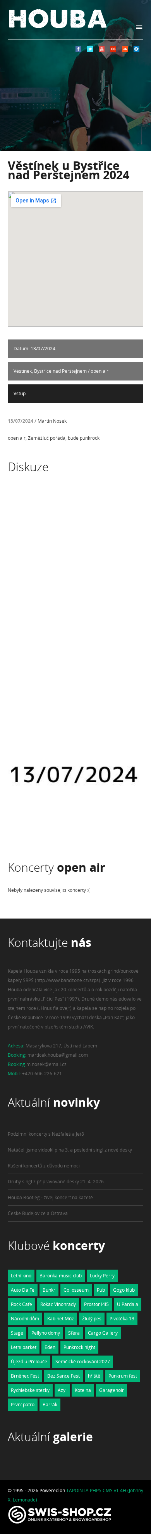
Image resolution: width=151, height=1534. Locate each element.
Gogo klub (124, 1290)
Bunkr (49, 1290)
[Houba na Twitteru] (90, 50)
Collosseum (76, 1290)
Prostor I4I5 (96, 1304)
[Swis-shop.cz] (60, 1523)
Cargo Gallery (103, 1333)
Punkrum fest (122, 1376)
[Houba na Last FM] (113, 50)
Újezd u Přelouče (29, 1361)
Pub (101, 1290)
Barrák (50, 1404)
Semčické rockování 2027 (82, 1361)
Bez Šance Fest (63, 1376)
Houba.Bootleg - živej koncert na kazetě (50, 1197)
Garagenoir (111, 1390)
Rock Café (21, 1304)
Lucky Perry (102, 1275)
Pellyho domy (45, 1333)
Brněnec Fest (25, 1376)
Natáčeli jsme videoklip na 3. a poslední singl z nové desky (70, 1150)
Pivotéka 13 (122, 1318)
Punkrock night (79, 1347)
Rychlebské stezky (30, 1390)
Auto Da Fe (22, 1290)
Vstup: (20, 393)
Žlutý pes (91, 1318)
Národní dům (25, 1318)
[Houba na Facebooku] (78, 50)
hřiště (94, 1376)
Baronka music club (60, 1275)
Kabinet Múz (60, 1318)
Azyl (62, 1390)
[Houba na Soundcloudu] (125, 50)
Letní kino (21, 1275)
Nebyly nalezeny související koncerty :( (49, 890)
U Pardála (127, 1304)
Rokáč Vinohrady (58, 1304)
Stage (17, 1333)
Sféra (74, 1333)
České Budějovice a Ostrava (38, 1213)
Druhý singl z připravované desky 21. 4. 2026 (56, 1181)
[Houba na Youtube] (102, 50)
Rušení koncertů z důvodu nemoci (44, 1165)
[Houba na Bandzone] (136, 50)
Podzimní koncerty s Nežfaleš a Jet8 (46, 1134)
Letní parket (23, 1347)
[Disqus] (75, 597)
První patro (22, 1404)
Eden (50, 1347)
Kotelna (83, 1390)
